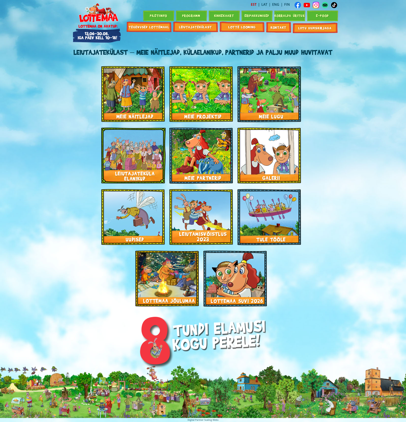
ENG (275, 4)
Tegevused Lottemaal (149, 27)
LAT (264, 4)
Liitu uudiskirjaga (315, 28)
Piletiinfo (158, 15)
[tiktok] (334, 5)
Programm (191, 15)
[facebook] (298, 5)
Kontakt (279, 27)
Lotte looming (242, 27)
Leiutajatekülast (195, 27)
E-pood (322, 15)
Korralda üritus (289, 15)
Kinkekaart (224, 15)
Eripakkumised (257, 15)
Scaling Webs (211, 419)
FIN (287, 4)
